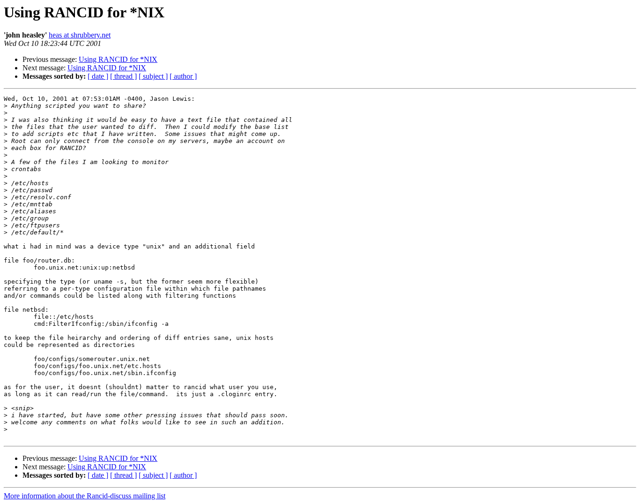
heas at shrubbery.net (80, 35)
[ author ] (183, 76)
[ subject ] (153, 76)
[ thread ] (123, 76)
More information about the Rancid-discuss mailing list (84, 496)
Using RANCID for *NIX (118, 59)
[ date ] (98, 76)
